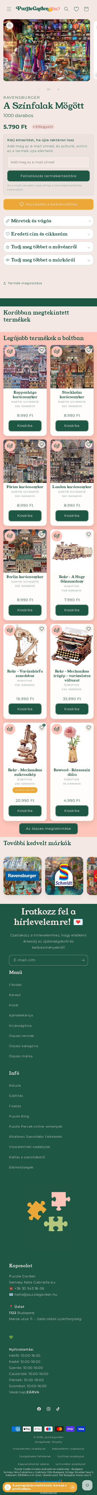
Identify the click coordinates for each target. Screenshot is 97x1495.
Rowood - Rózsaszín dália (72, 772)
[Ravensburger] (22, 876)
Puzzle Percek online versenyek (35, 1126)
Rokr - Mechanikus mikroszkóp (25, 772)
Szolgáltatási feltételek (35, 1456)
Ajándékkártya (21, 1015)
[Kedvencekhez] (41, 350)
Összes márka (20, 1056)
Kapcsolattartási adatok (33, 1464)
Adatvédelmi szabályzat (68, 1448)
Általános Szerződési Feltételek (35, 1137)
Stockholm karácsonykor (72, 394)
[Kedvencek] (76, 9)
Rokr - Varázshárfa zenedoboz (25, 673)
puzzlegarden (54, 1437)
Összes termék (21, 1036)
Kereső (15, 995)
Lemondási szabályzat (70, 1464)
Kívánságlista (20, 1026)
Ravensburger (21, 97)
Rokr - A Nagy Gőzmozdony (72, 579)
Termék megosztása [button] (25, 283)
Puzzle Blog (19, 1116)
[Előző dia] (39, 89)
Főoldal (15, 985)
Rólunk (15, 1086)
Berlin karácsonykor (25, 577)
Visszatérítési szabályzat (29, 1147)
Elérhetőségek (21, 1167)
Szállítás (16, 1096)
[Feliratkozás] (83, 960)
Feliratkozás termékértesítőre (48, 176)
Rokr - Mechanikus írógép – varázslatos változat (72, 675)
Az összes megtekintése (48, 828)
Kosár (14, 1005)
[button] (9, 9)
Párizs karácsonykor (25, 487)
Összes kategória (23, 1046)
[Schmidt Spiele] (64, 876)
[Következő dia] (58, 89)
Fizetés (15, 1106)
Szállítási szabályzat (70, 1456)
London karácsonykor (72, 487)
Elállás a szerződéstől (27, 1157)
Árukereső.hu (48, 1492)
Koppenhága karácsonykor (25, 394)
